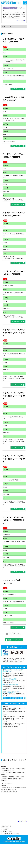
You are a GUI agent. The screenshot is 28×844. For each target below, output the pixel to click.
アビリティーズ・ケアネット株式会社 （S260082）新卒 (14, 332)
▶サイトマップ (5, 828)
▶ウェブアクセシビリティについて (10, 833)
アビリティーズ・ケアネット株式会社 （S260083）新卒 (14, 396)
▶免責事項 (4, 829)
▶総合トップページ (6, 826)
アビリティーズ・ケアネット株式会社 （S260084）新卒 (14, 459)
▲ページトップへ (22, 821)
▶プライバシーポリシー (7, 831)
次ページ (19, 633)
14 (14, 633)
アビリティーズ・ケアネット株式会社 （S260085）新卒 (14, 520)
